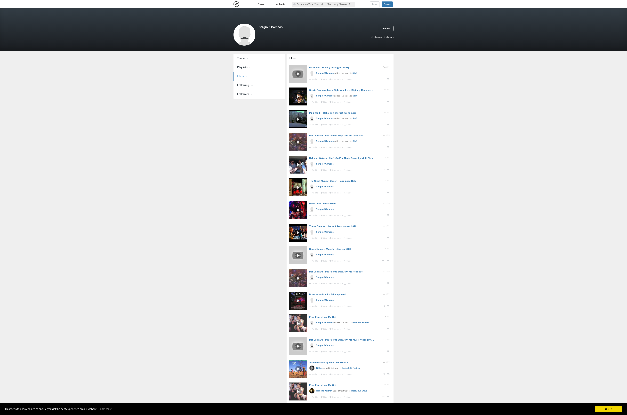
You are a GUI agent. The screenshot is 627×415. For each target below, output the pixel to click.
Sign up (387, 4)
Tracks (243, 58)
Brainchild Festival (351, 368)
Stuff (355, 73)
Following (245, 85)
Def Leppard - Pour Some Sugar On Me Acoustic (336, 135)
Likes (242, 76)
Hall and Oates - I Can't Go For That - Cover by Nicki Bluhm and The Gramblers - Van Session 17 (362, 158)
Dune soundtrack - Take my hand (327, 294)
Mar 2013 (386, 384)
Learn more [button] (105, 409)
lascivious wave (359, 391)
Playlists (243, 67)
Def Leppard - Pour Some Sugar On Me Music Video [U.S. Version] (345, 339)
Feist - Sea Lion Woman (322, 203)
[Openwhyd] (236, 4)
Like (325, 79)
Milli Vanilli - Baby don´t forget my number (332, 113)
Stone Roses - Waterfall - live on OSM (330, 249)
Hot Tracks (280, 4)
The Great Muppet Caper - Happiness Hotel (333, 181)
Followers (244, 94)
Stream (261, 4)
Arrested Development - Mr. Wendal (328, 362)
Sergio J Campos (325, 73)
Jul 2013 (387, 89)
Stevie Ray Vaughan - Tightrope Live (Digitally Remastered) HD (344, 90)
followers (389, 37)
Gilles (319, 368)
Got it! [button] (608, 409)
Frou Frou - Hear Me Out (322, 317)
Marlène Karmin (361, 322)
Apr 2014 (386, 67)
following (376, 37)
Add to (315, 79)
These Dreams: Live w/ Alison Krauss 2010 (332, 226)
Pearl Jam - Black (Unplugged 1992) (329, 67)
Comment (337, 79)
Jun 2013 (386, 135)
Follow (386, 28)
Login (374, 4)
